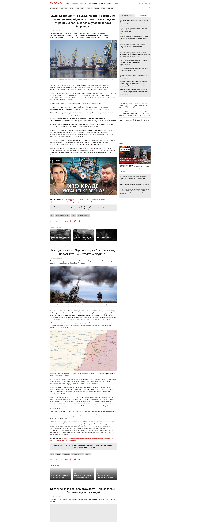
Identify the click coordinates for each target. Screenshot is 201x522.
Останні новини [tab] (127, 15)
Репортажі (83, 3)
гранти (83, 8)
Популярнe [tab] (143, 15)
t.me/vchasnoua (77, 209)
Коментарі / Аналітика (105, 3)
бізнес (71, 8)
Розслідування (93, 3)
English (116, 3)
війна (77, 8)
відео (103, 8)
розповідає (77, 319)
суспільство (54, 8)
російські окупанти (83, 215)
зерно (74, 215)
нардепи (96, 8)
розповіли (84, 103)
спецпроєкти (111, 8)
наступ (88, 454)
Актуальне (75, 3)
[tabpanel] (135, 57)
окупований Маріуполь (63, 215)
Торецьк (58, 454)
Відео (121, 144)
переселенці (64, 8)
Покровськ (66, 454)
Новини (67, 3)
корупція (89, 8)
